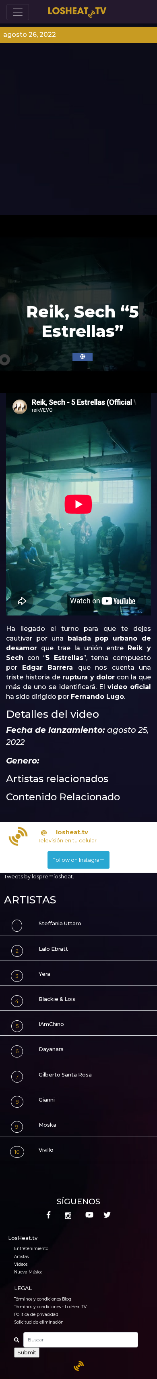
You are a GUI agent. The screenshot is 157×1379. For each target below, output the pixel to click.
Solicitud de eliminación (39, 1322)
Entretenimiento (31, 1248)
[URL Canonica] (82, 357)
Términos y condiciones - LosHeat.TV (50, 1306)
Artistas (21, 1256)
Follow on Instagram (78, 860)
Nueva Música (28, 1272)
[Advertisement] (78, 132)
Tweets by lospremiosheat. (39, 877)
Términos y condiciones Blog (42, 1299)
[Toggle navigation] (17, 12)
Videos (20, 1264)
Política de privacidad (36, 1314)
